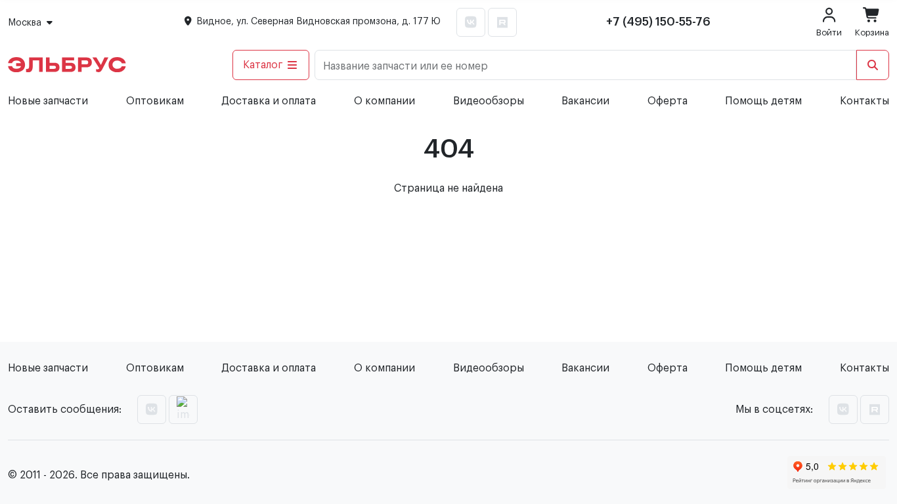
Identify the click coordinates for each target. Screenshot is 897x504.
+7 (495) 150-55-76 (658, 22)
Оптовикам (155, 101)
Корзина (872, 32)
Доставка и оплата (268, 101)
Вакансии (585, 101)
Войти (829, 32)
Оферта (667, 101)
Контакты (864, 101)
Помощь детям (763, 101)
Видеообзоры (488, 101)
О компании (384, 101)
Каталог (263, 65)
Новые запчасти (48, 101)
